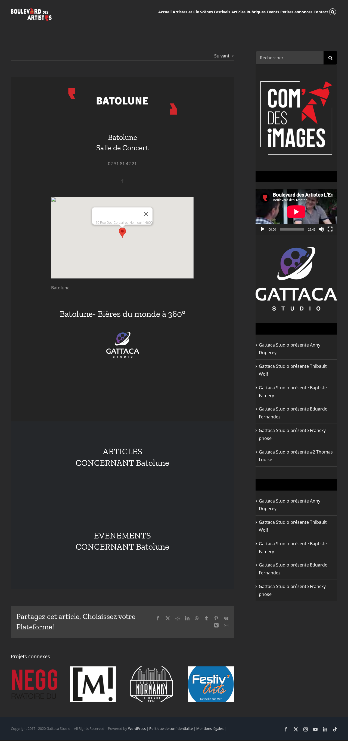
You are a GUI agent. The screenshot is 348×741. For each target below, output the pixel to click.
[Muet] (321, 229)
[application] (296, 212)
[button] (332, 11)
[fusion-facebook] (122, 181)
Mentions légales (209, 728)
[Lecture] (262, 229)
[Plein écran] (330, 229)
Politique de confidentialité (171, 728)
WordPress (137, 728)
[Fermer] (146, 214)
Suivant (221, 56)
